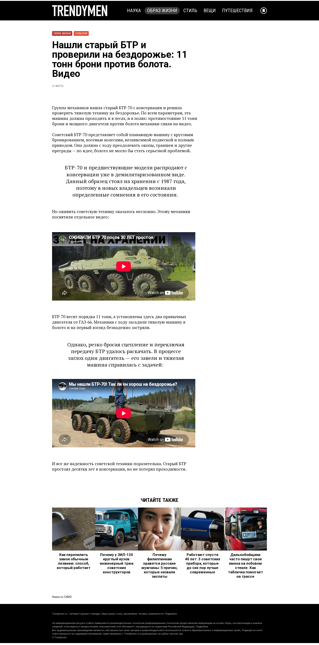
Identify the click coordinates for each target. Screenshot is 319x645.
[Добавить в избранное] (263, 10)
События (81, 33)
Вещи (210, 10)
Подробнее (171, 613)
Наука (134, 10)
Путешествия (237, 10)
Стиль (190, 10)
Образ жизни (162, 10)
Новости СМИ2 (62, 597)
